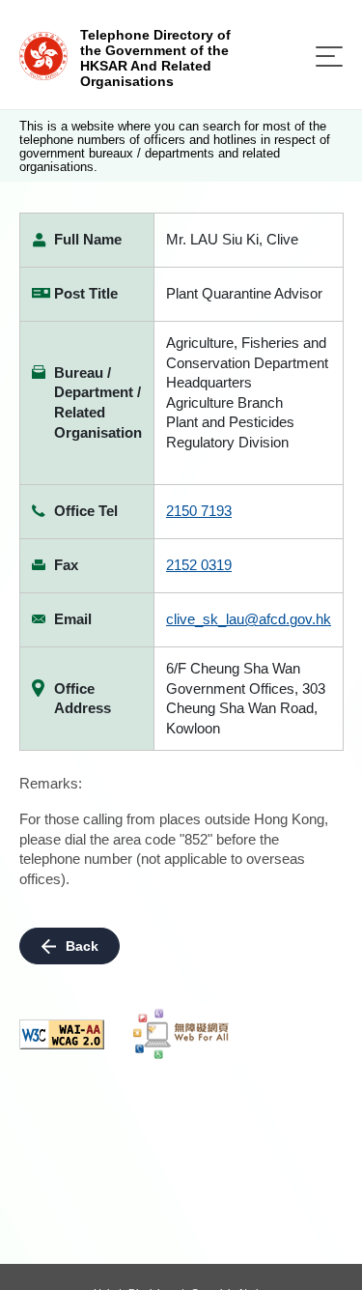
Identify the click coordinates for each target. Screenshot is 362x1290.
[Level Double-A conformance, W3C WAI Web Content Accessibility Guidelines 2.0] (61, 1034)
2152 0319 (199, 565)
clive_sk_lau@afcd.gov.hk (248, 619)
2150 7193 (199, 510)
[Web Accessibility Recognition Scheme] (181, 1034)
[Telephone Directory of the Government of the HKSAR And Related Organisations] (43, 54)
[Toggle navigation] (329, 56)
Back (82, 946)
